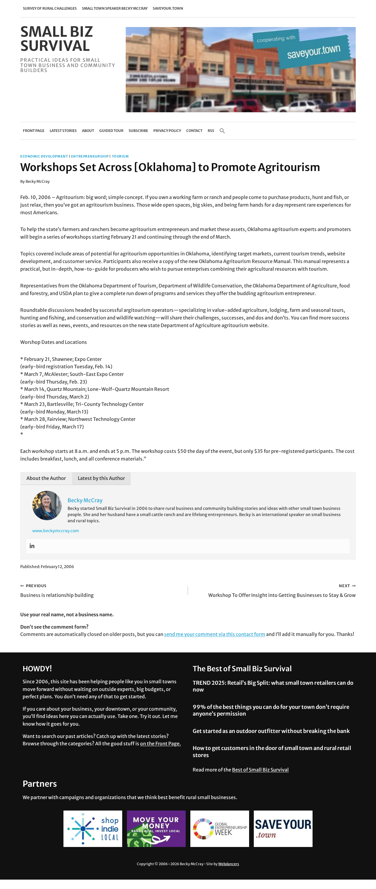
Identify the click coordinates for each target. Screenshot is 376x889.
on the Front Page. (160, 743)
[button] (222, 130)
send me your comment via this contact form (214, 634)
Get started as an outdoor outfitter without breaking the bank (271, 731)
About (88, 130)
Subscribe (138, 130)
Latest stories (63, 130)
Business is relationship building (57, 590)
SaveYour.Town (168, 8)
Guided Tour (111, 130)
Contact (194, 130)
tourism (120, 156)
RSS (211, 130)
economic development (44, 156)
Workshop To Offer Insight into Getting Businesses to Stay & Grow (282, 590)
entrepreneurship (90, 156)
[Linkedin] (32, 546)
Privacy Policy (167, 130)
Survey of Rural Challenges (50, 8)
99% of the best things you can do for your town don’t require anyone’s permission (271, 710)
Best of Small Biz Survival (260, 770)
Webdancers (228, 864)
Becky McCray (38, 181)
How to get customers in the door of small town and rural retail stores (272, 751)
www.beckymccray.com (55, 530)
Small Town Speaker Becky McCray (114, 8)
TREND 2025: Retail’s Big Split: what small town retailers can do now (273, 686)
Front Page (33, 130)
